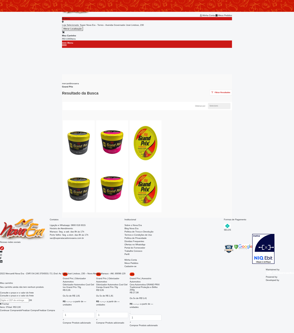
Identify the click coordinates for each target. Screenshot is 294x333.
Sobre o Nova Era (133, 225)
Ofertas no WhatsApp (134, 244)
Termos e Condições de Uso (138, 235)
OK (30, 300)
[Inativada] (263, 248)
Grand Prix (67, 86)
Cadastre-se (130, 266)
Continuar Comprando (11, 310)
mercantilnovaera (70, 83)
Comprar (77, 322)
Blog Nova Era (131, 228)
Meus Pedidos (225, 15)
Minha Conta (208, 15)
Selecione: (213, 106)
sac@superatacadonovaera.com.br (67, 238)
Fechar (5, 304)
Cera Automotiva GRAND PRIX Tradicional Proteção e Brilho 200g (145, 287)
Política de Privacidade (135, 238)
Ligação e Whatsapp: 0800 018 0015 (68, 225)
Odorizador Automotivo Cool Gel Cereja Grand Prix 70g (111, 285)
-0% (132, 274)
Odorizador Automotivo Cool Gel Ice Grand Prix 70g (78, 285)
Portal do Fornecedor (134, 247)
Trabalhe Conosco (133, 251)
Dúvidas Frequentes (134, 241)
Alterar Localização (72, 28)
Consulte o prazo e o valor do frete (17, 292)
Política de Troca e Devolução (138, 231)
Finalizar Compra (30, 310)
